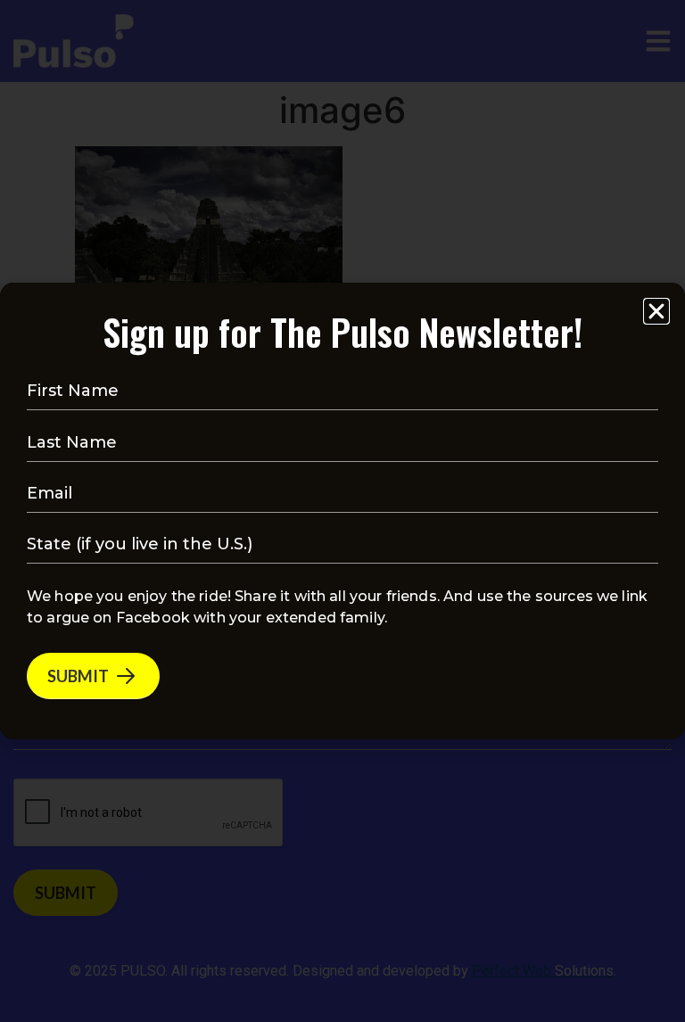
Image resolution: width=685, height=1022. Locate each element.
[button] (656, 311)
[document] (342, 511)
